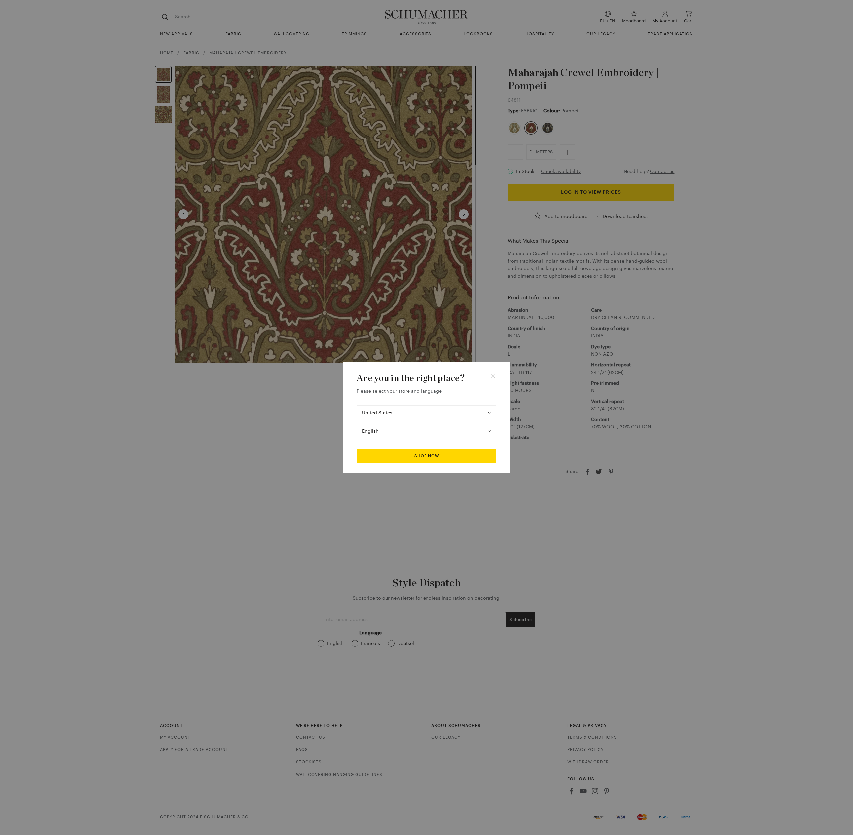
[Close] (493, 375)
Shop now (426, 456)
